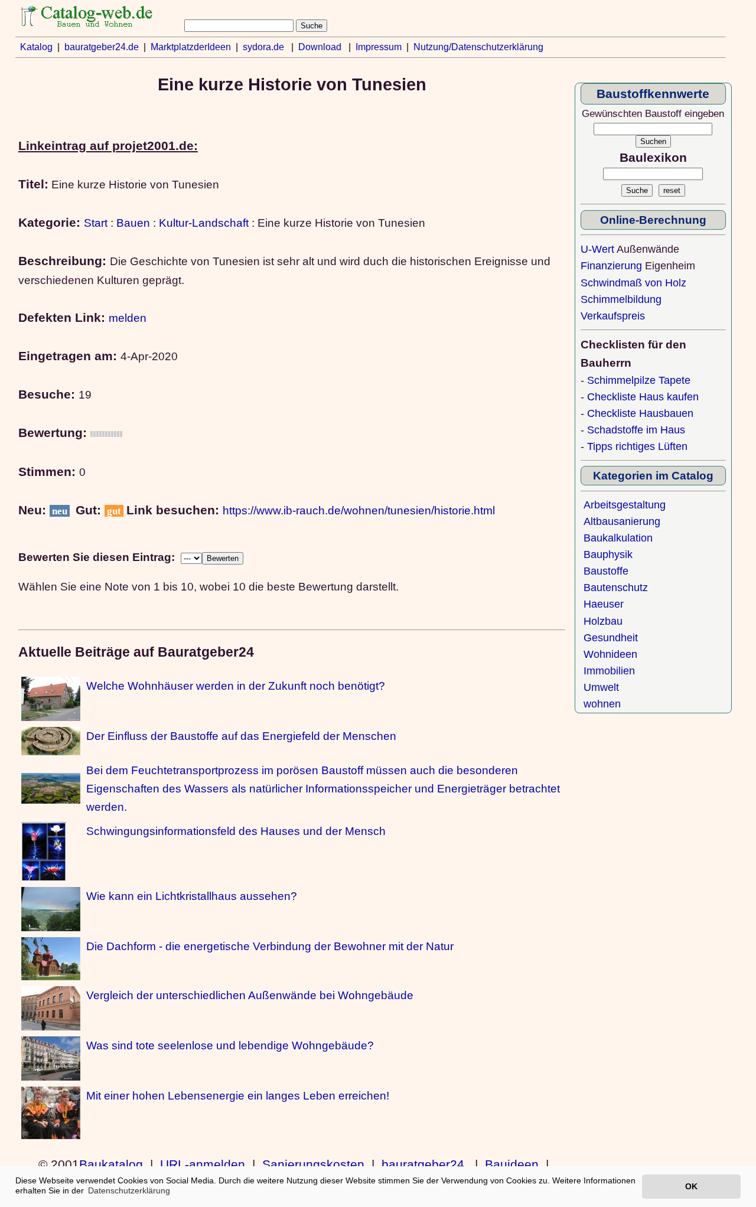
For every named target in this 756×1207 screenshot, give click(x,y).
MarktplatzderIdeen (191, 47)
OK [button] (691, 1186)
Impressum (379, 47)
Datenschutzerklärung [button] (129, 1190)
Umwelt (601, 687)
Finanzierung (611, 266)
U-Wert (597, 249)
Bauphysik (608, 554)
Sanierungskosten (313, 1164)
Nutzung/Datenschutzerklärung (478, 47)
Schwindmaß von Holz (633, 283)
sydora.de (263, 47)
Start (95, 222)
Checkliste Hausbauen (640, 413)
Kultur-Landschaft (204, 222)
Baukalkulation (618, 538)
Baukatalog (111, 1164)
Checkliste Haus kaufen (643, 397)
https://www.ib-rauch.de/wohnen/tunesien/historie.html (359, 510)
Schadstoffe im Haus (636, 430)
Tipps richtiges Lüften (637, 446)
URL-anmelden (202, 1164)
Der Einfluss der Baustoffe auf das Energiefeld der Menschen (241, 735)
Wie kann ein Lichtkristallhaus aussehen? (191, 895)
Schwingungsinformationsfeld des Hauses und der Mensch (236, 830)
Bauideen (512, 1164)
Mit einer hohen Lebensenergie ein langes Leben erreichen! (237, 1095)
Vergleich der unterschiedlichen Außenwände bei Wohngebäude (249, 995)
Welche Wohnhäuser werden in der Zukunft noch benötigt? (235, 685)
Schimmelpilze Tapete (638, 380)
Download (319, 47)
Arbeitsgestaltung (625, 505)
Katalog (36, 47)
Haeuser (604, 604)
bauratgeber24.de (101, 47)
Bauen (133, 222)
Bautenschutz (616, 587)
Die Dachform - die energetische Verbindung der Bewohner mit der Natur (270, 945)
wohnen (602, 704)
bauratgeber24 (423, 1164)
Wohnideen (610, 654)
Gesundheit (611, 638)
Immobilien (609, 671)
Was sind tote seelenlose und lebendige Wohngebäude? (230, 1045)
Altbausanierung (622, 521)
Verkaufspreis (613, 316)
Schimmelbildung (621, 299)
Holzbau (603, 621)
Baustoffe (606, 571)
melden (127, 317)
